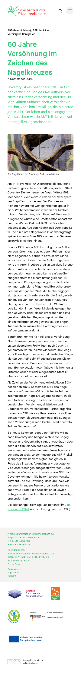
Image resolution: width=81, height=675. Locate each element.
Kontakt (12, 575)
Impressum (14, 572)
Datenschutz (14, 569)
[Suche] (60, 10)
